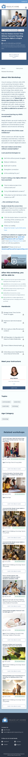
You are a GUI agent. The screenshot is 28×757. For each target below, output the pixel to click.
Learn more (14, 388)
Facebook (6, 741)
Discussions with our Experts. (14, 239)
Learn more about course (14, 468)
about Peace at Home (16, 241)
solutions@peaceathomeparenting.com (13, 732)
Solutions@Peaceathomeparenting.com (14, 249)
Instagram (18, 744)
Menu (26, 7)
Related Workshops (7, 71)
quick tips (21, 237)
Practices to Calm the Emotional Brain (12, 321)
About (3, 68)
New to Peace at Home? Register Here (14, 56)
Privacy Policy (17, 755)
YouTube (18, 741)
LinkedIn (6, 744)
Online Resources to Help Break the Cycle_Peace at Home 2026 (14, 352)
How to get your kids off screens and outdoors (14, 330)
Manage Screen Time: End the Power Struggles (12, 313)
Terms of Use (10, 755)
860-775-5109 (7, 729)
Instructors (19, 68)
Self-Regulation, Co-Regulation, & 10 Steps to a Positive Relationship (14, 338)
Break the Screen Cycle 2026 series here (15, 229)
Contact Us (24, 1)
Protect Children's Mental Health (13, 345)
